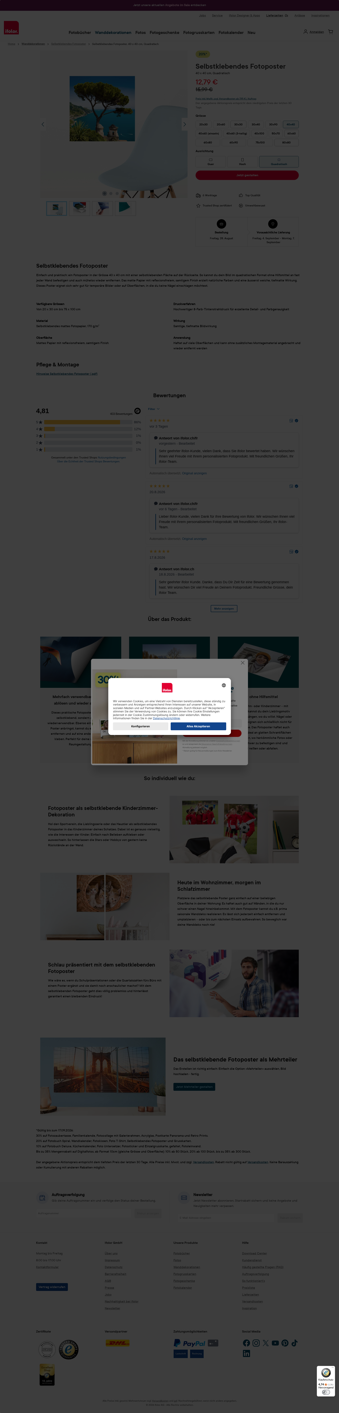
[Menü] (332, 1368)
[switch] (326, 1392)
